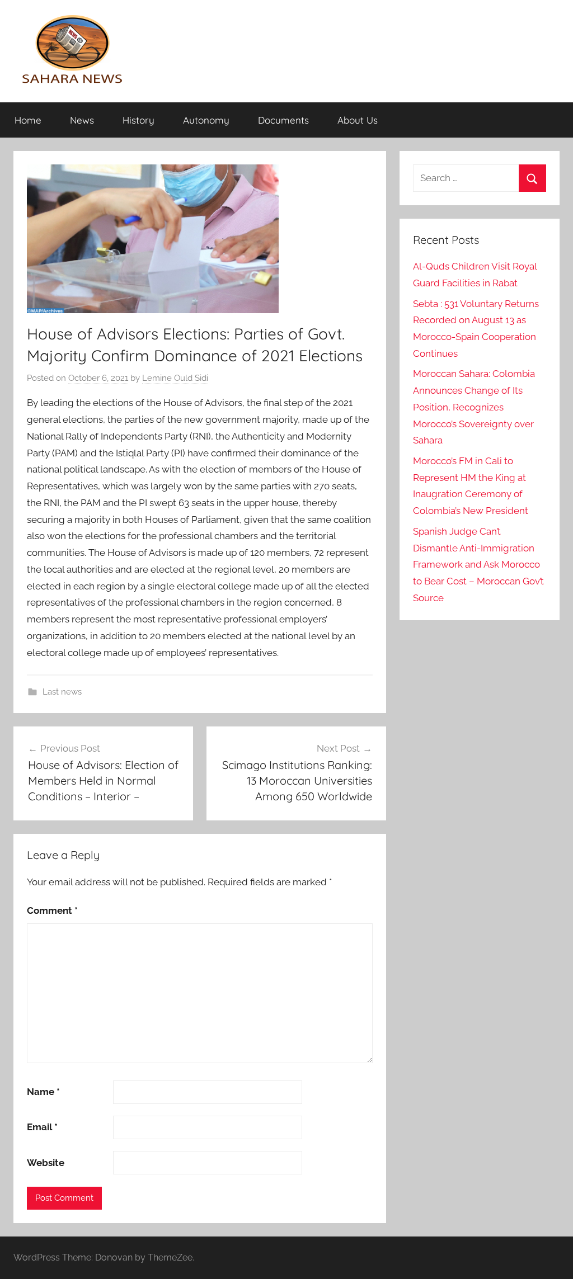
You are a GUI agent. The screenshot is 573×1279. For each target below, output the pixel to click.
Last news (62, 692)
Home (28, 120)
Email (42, 1126)
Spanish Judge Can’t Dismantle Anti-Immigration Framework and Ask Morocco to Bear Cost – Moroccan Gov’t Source (478, 564)
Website (45, 1162)
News (82, 120)
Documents (283, 120)
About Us (357, 120)
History (138, 120)
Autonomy (206, 120)
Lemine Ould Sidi (175, 378)
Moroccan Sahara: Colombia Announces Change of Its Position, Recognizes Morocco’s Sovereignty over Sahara (474, 407)
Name (43, 1091)
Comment (52, 910)
